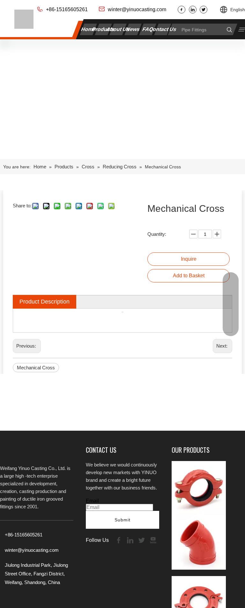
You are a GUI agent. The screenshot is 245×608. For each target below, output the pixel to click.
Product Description (44, 301)
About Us (118, 29)
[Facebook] (181, 9)
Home (88, 29)
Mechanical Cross (36, 367)
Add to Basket (188, 275)
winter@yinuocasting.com (137, 9)
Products (103, 29)
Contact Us (162, 29)
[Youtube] (153, 540)
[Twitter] (203, 9)
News (133, 29)
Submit (122, 519)
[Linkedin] (193, 9)
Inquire (189, 259)
